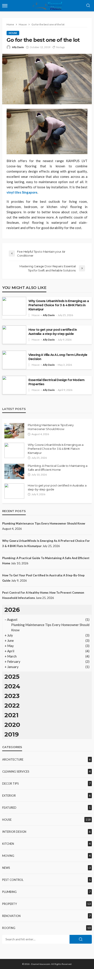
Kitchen (8, 843)
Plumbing (9, 892)
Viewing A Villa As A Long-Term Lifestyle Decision (57, 357)
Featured (9, 807)
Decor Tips (10, 783)
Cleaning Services (15, 771)
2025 (11, 676)
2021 (11, 715)
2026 (12, 609)
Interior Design (14, 831)
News (6, 867)
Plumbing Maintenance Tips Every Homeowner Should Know (51, 427)
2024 (12, 686)
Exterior (9, 795)
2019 (11, 734)
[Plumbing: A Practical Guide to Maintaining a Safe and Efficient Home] (14, 471)
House (13, 32)
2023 (11, 696)
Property (9, 904)
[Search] (88, 5)
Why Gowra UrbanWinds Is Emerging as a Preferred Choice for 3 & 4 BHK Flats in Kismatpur (58, 305)
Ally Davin (18, 47)
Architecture (12, 759)
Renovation (11, 916)
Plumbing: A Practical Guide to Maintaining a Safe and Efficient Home (57, 467)
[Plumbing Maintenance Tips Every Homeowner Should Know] (14, 430)
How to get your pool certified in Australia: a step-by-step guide (52, 332)
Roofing (8, 928)
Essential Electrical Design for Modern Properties (56, 382)
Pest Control (12, 880)
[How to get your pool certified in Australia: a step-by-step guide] (14, 491)
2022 (12, 705)
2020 (12, 724)
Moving (8, 855)
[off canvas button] (4, 5)
